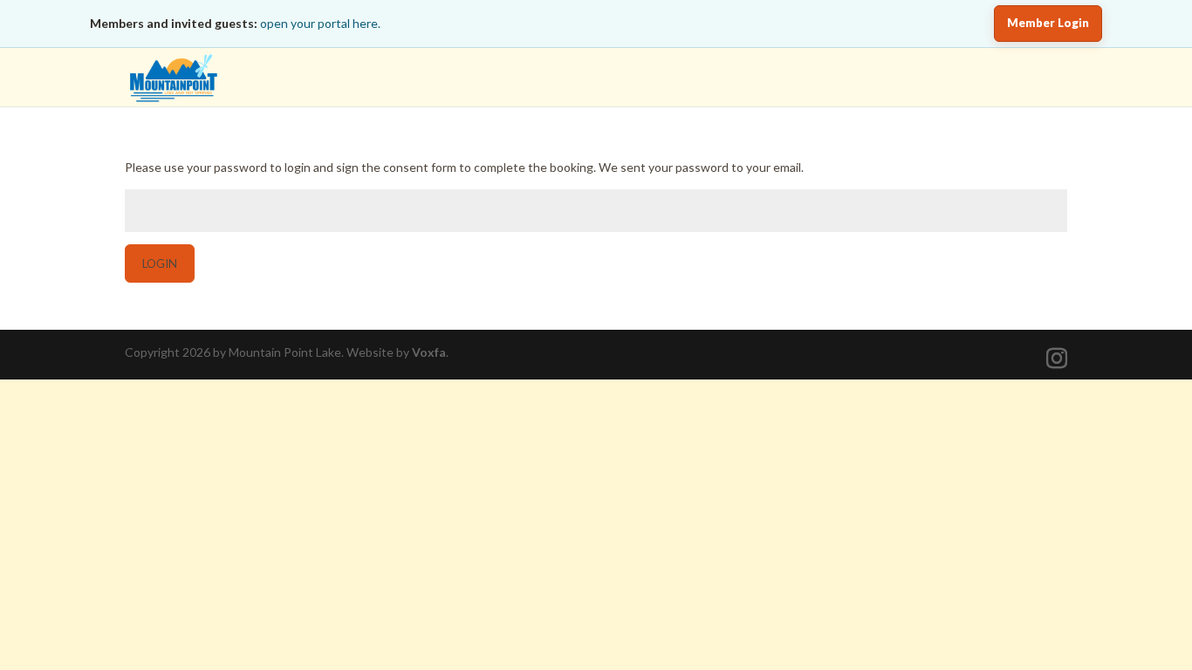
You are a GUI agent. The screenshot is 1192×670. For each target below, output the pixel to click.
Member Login (1048, 23)
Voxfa (429, 352)
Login (159, 263)
